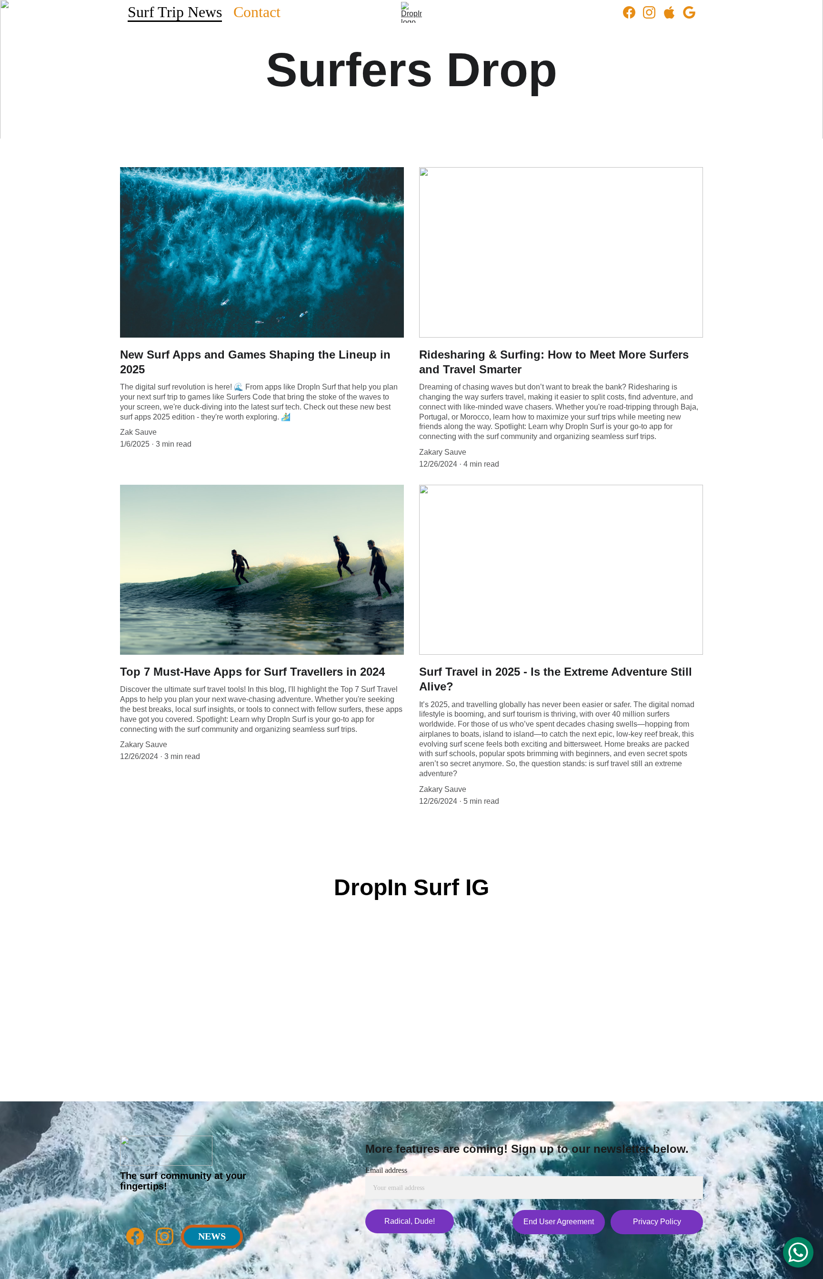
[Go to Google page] (689, 12)
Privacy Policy (657, 1222)
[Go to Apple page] (673, 12)
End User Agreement (558, 1222)
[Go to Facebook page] (633, 12)
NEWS (212, 1236)
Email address (386, 1170)
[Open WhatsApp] (798, 1252)
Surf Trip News (175, 11)
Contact (257, 11)
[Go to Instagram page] (653, 12)
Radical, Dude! (409, 1221)
